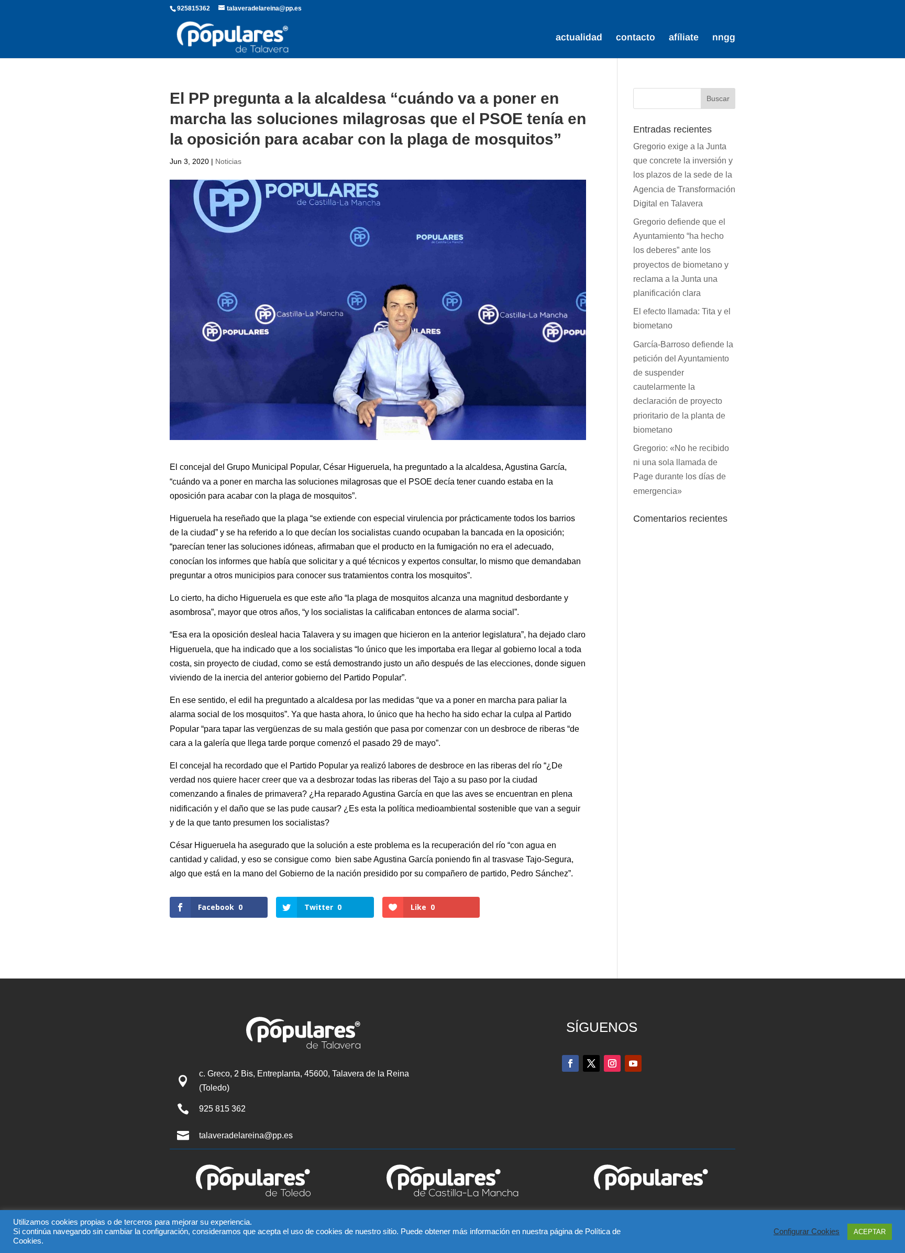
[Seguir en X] (591, 1063)
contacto (635, 38)
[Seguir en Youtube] (633, 1063)
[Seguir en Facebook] (570, 1063)
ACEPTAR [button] (870, 1232)
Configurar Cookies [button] (807, 1231)
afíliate (684, 38)
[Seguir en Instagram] (612, 1063)
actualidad (579, 38)
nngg (723, 38)
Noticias (228, 161)
